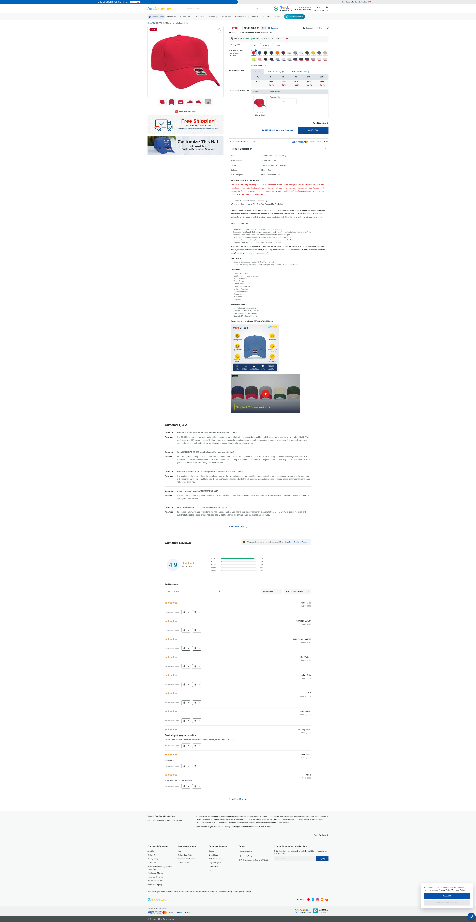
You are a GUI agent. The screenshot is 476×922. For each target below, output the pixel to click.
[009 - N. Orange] (277, 52)
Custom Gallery (183, 863)
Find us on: (301, 899)
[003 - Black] (265, 52)
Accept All (447, 896)
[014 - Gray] (295, 52)
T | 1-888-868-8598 (245, 851)
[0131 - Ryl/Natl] (289, 59)
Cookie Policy (152, 863)
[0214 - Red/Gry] (313, 59)
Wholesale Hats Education (187, 859)
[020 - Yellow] (313, 52)
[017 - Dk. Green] (307, 52)
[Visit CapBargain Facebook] (312, 899)
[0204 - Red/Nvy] (307, 59)
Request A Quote (215, 863)
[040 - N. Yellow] (253, 59)
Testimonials (213, 867)
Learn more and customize (447, 903)
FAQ (210, 871)
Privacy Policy (153, 859)
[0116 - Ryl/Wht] (283, 59)
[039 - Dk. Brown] (265, 59)
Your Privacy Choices (155, 873)
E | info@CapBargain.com (248, 856)
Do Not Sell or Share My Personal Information (160, 868)
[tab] (257, 71)
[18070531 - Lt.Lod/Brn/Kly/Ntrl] (289, 52)
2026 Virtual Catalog (216, 859)
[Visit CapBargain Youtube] (326, 899)
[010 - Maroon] (283, 52)
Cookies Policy (458, 890)
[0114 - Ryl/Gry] (277, 59)
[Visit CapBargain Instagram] (317, 899)
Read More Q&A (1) (238, 526)
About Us (151, 851)
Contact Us (152, 855)
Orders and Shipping (155, 885)
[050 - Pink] (259, 59)
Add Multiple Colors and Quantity (277, 130)
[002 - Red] (253, 52)
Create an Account (301, 542)
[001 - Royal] (259, 52)
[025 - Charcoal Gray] (319, 52)
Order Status (213, 855)
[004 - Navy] (271, 52)
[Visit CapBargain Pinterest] (308, 899)
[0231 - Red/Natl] (325, 59)
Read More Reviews (238, 799)
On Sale (277, 17)
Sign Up (322, 859)
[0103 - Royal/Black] (271, 59)
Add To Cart (313, 130)
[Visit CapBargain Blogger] (322, 899)
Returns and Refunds (155, 881)
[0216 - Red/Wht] (319, 59)
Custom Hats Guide (185, 855)
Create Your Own (296, 17)
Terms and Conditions (155, 877)
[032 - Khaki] (325, 52)
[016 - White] (301, 52)
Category (212, 851)
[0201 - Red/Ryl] (295, 59)
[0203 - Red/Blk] (301, 59)
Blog (179, 851)
